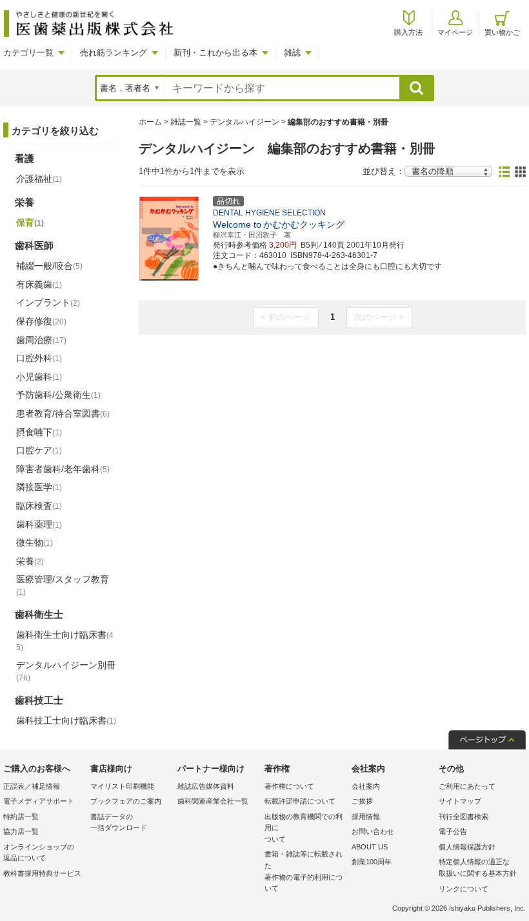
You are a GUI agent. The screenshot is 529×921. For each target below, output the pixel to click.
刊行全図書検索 (463, 816)
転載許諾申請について (299, 801)
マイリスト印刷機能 (122, 786)
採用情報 (366, 816)
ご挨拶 (362, 801)
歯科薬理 (39, 524)
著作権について (289, 786)
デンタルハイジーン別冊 (65, 671)
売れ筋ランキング (113, 52)
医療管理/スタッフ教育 (62, 585)
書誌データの (118, 822)
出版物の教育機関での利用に (303, 828)
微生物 (34, 542)
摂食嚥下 (39, 432)
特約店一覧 (21, 816)
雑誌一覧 (185, 121)
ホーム (150, 121)
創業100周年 (372, 862)
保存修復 (41, 321)
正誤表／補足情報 (31, 786)
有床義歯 (39, 284)
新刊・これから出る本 (215, 52)
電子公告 (453, 831)
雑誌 (292, 52)
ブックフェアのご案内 (125, 801)
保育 (30, 222)
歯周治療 (41, 340)
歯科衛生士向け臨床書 (65, 640)
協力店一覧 (21, 831)
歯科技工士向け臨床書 (66, 720)
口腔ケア (39, 450)
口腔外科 (39, 358)
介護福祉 (39, 178)
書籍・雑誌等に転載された (303, 871)
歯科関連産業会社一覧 (212, 801)
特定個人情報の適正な (478, 867)
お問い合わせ (373, 831)
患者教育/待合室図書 (63, 413)
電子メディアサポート (38, 801)
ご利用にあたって (467, 786)
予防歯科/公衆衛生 (58, 395)
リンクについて (463, 889)
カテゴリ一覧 (28, 52)
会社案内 (366, 786)
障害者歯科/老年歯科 (63, 469)
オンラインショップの (38, 852)
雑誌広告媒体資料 (205, 786)
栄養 (30, 561)
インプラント (48, 302)
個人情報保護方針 (467, 847)
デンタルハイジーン (244, 121)
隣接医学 (39, 487)
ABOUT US (370, 847)
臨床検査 (39, 505)
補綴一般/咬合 (49, 266)
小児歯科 (39, 376)
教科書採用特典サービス (42, 873)
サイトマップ (460, 801)
